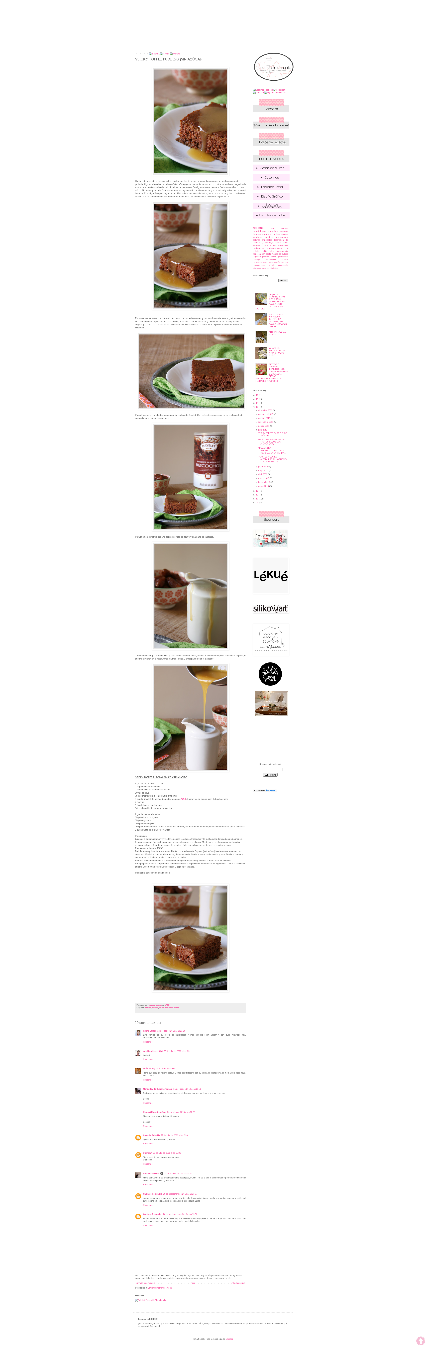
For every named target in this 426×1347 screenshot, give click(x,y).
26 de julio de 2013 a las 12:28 (181, 1112)
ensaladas (283, 245)
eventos (284, 231)
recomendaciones (260, 262)
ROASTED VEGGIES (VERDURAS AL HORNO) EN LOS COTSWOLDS (272, 459)
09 (257, 502)
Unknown (147, 1153)
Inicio (193, 1283)
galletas (256, 240)
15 (257, 399)
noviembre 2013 (266, 414)
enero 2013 (263, 486)
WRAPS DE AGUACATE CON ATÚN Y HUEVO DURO (277, 351)
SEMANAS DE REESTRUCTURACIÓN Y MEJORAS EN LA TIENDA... (272, 450)
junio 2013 (263, 466)
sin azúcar (163, 1008)
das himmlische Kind (153, 1051)
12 (257, 491)
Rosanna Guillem (151, 1173)
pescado (265, 257)
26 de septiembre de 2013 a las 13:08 (180, 1214)
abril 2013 (263, 474)
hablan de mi (267, 268)
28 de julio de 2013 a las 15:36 (167, 1153)
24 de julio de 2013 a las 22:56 (171, 1031)
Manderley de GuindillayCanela (157, 1089)
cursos (265, 245)
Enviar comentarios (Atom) (160, 1288)
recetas (155, 1008)
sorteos (273, 245)
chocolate (273, 231)
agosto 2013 (264, 426)
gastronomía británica (277, 259)
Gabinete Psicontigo (152, 1194)
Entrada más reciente (145, 1283)
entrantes (267, 234)
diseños (275, 268)
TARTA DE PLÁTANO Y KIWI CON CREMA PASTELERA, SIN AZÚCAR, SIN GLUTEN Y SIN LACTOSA (270, 301)
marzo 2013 (264, 478)
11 (257, 495)
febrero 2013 (264, 482)
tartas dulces (174, 1008)
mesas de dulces (280, 254)
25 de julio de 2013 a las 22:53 (187, 1089)
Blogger (229, 1339)
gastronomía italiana (269, 265)
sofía (145, 1069)
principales (267, 240)
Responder (148, 1042)
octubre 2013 (264, 418)
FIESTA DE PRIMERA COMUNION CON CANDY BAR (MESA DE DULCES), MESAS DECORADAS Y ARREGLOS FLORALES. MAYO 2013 (271, 372)
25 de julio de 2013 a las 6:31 (177, 1051)
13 (257, 407)
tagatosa (257, 256)
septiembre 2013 (266, 422)
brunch (273, 257)
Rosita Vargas (149, 1031)
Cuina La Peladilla (151, 1135)
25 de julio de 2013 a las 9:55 (162, 1069)
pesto (268, 254)
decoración (282, 237)
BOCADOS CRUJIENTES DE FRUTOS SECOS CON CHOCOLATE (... (271, 442)
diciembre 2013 (265, 410)
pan (263, 254)
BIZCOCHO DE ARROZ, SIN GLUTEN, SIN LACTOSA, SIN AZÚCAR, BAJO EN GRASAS (278, 320)
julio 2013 (263, 430)
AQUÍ (183, 799)
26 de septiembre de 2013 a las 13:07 (180, 1194)
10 (257, 499)
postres (148, 1008)
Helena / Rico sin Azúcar (154, 1112)
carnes (278, 242)
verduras (257, 237)
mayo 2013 (263, 470)
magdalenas (259, 231)
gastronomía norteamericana (267, 248)
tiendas (257, 234)
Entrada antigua (238, 1283)
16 (257, 395)
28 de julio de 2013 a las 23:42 (178, 1173)
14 (257, 403)
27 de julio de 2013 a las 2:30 (174, 1135)
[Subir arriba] (420, 1341)
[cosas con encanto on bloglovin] (265, 791)
